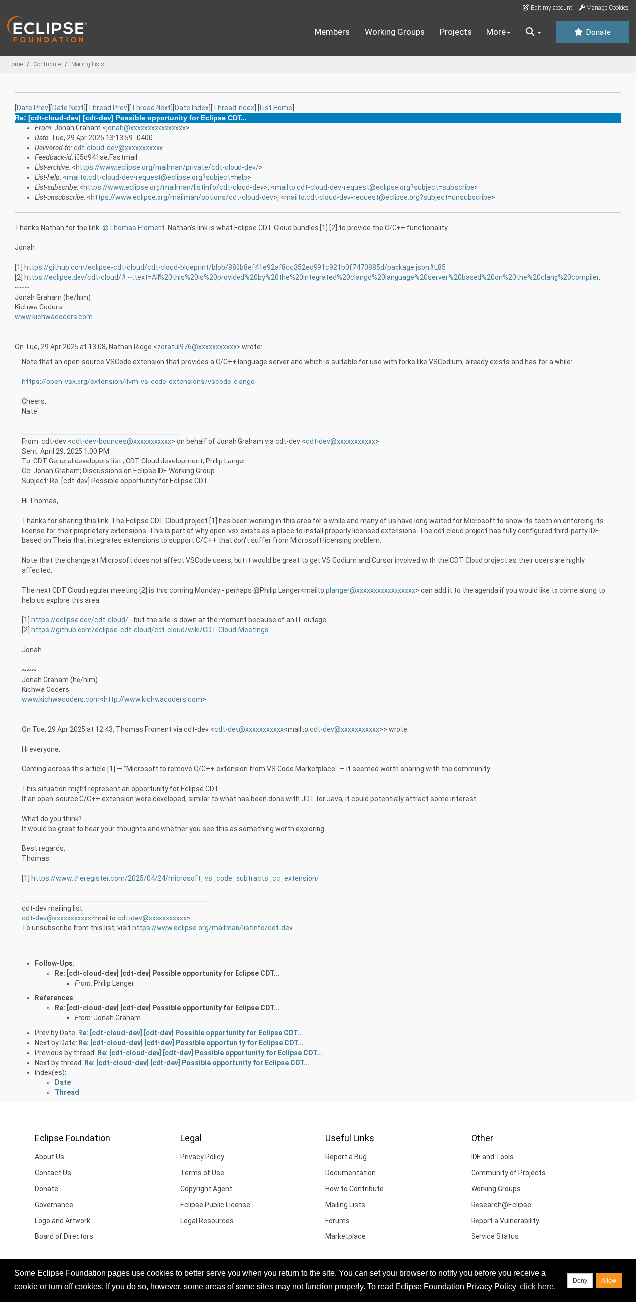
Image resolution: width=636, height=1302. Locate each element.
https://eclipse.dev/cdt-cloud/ (79, 620)
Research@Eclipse (501, 1205)
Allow (608, 1280)
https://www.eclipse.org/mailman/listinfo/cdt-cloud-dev (173, 187)
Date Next (68, 108)
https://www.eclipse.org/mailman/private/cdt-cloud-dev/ (167, 167)
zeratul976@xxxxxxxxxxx (197, 347)
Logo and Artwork (62, 1221)
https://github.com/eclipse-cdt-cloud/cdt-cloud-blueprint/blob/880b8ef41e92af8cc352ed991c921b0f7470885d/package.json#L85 (235, 267)
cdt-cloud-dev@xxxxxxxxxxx (118, 148)
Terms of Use (202, 1173)
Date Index (192, 108)
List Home (276, 108)
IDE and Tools (492, 1157)
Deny (580, 1280)
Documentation (350, 1173)
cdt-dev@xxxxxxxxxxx (340, 441)
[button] (533, 32)
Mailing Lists (87, 64)
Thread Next (151, 108)
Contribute (47, 64)
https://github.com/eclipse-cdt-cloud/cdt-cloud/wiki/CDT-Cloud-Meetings (150, 630)
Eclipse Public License (215, 1205)
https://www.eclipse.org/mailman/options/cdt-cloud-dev (182, 197)
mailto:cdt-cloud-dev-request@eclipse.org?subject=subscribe (374, 187)
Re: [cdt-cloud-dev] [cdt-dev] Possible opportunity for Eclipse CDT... (167, 973)
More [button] (496, 32)
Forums (337, 1221)
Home (15, 64)
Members (332, 32)
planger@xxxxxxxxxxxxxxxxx (370, 590)
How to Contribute (354, 1189)
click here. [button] (538, 1286)
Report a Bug (346, 1157)
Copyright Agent (206, 1189)
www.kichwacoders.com (54, 317)
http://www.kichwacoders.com (153, 699)
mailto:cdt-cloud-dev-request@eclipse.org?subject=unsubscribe (387, 197)
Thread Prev (107, 108)
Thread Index (233, 108)
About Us (49, 1157)
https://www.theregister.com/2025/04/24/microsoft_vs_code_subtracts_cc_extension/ (175, 878)
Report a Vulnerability (505, 1221)
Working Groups (395, 32)
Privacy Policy (202, 1157)
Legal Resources (207, 1221)
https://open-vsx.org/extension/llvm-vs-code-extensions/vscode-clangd (138, 381)
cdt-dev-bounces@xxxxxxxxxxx (121, 441)
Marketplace (345, 1236)
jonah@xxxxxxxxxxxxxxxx (146, 128)
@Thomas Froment (133, 227)
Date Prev (32, 108)
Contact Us (53, 1173)
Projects (456, 32)
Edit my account (550, 7)
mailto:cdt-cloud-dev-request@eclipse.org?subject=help (157, 177)
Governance (54, 1205)
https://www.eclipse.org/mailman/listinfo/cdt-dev (212, 928)
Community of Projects (508, 1173)
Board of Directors (64, 1236)
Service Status (495, 1236)
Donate (597, 32)
